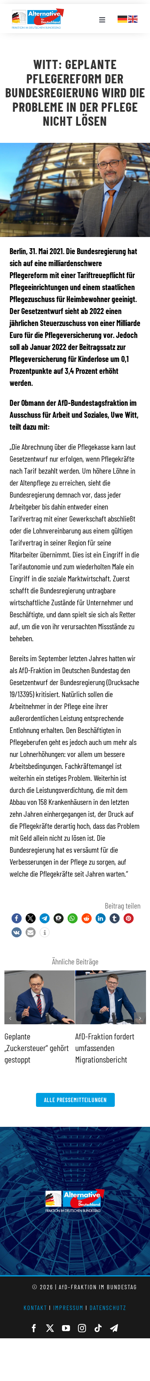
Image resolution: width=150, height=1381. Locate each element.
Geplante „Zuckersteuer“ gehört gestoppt (36, 1047)
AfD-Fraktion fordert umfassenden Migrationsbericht (104, 1047)
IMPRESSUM (68, 1307)
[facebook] (34, 1328)
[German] (123, 18)
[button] (17, 918)
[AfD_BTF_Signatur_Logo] (38, 12)
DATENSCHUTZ (108, 1307)
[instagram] (82, 1328)
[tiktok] (98, 1328)
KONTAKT (35, 1307)
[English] (133, 18)
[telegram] (114, 1328)
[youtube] (66, 1328)
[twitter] (50, 1328)
